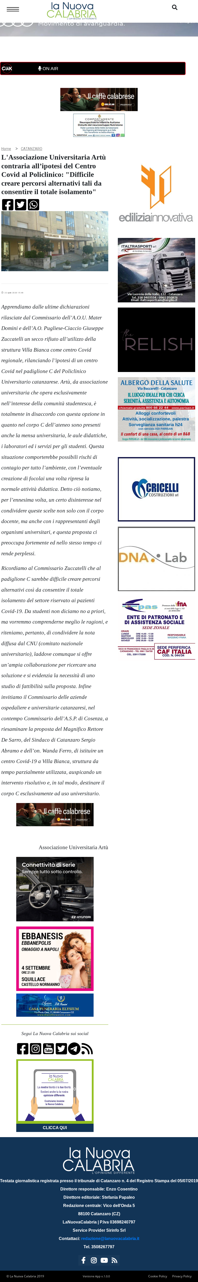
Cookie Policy (157, 1276)
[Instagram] (94, 1261)
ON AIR (49, 68)
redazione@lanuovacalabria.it (110, 1238)
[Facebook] (83, 1261)
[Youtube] (104, 1261)
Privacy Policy (182, 1276)
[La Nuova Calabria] (71, 10)
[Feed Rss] (114, 1261)
